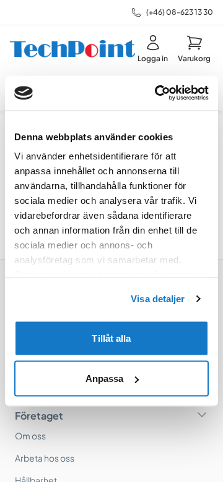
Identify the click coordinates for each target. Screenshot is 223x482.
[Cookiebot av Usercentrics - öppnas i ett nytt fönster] (157, 93)
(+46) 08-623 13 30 (179, 12)
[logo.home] (72, 48)
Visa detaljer (158, 299)
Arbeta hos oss (44, 457)
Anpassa (104, 378)
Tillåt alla (111, 337)
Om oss (30, 435)
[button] (194, 49)
